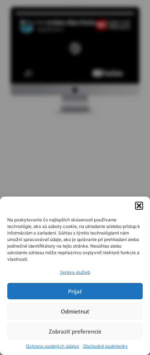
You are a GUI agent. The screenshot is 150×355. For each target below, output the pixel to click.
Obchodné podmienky (105, 346)
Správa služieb (75, 272)
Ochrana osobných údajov (52, 346)
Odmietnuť (75, 311)
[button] (139, 205)
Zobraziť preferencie (75, 331)
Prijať (75, 291)
